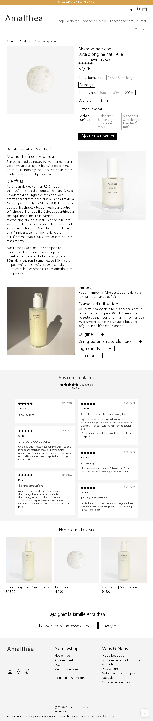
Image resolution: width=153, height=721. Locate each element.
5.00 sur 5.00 (86, 384)
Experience (89, 21)
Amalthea (72, 707)
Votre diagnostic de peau (119, 673)
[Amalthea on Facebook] (19, 672)
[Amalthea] (24, 18)
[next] (144, 567)
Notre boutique (113, 655)
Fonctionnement (121, 21)
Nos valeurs (110, 669)
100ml (116, 93)
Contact (140, 29)
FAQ (57, 665)
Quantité (84, 100)
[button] (85, 63)
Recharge (72, 21)
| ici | (25, 269)
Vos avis (107, 677)
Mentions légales (66, 669)
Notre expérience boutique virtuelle (121, 662)
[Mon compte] (138, 10)
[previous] (8, 567)
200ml (129, 93)
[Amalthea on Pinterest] (27, 672)
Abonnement (63, 660)
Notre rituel (62, 655)
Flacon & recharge (121, 78)
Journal (141, 21)
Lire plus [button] (85, 436)
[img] (25, 403)
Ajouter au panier (97, 135)
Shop (60, 21)
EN (130, 10)
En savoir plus (98, 716)
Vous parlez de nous (116, 682)
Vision (103, 21)
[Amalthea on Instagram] (10, 672)
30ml (103, 93)
